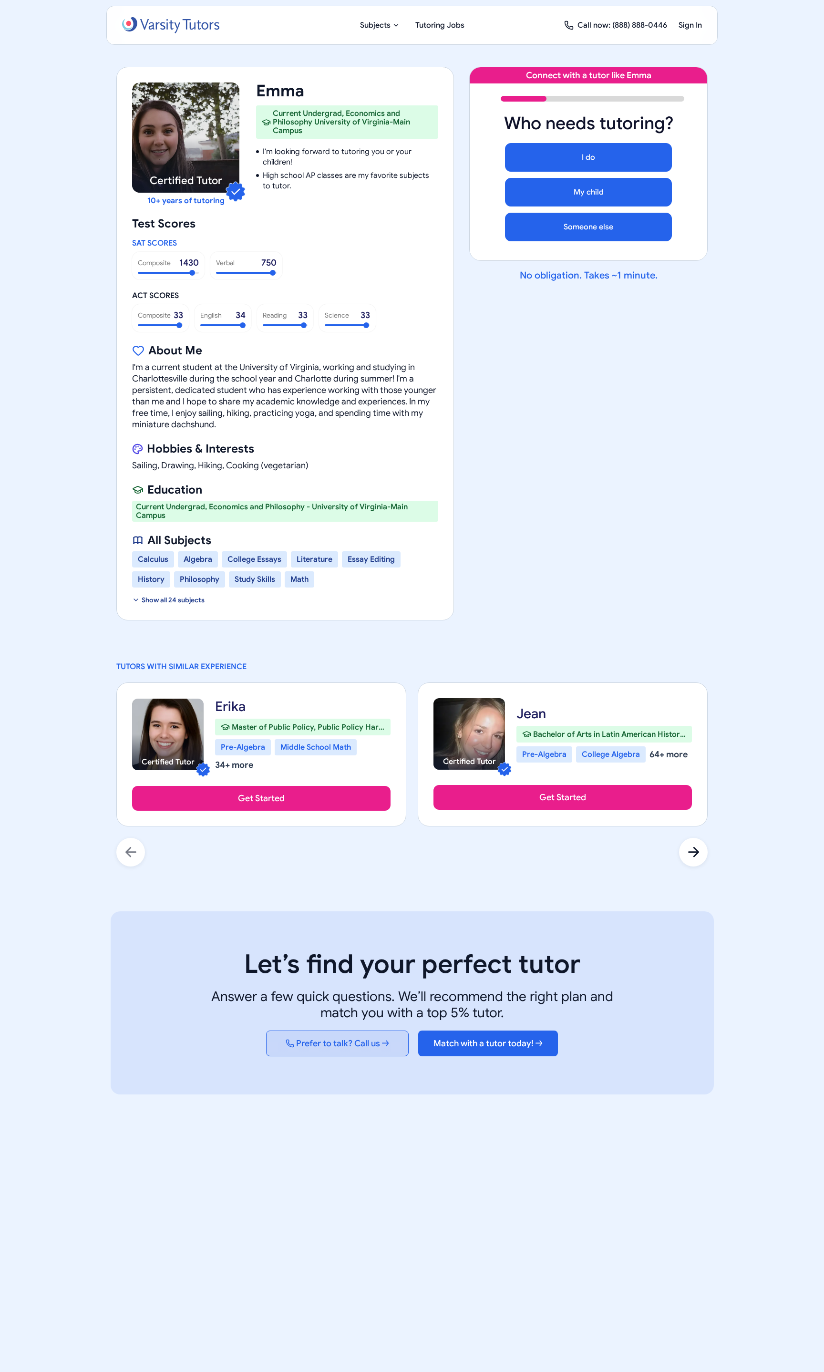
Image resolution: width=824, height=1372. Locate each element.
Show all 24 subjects (173, 600)
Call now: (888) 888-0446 (622, 25)
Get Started (261, 798)
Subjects (375, 25)
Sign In (690, 25)
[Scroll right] (693, 852)
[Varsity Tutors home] (170, 25)
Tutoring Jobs (439, 25)
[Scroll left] (130, 852)
